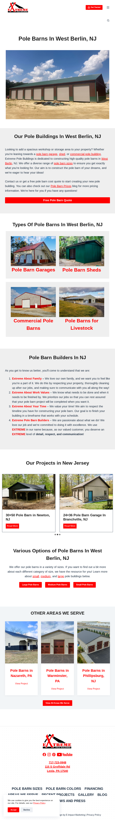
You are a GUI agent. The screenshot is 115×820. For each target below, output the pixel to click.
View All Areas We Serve (57, 703)
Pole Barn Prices (61, 186)
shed (62, 154)
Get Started (95, 7)
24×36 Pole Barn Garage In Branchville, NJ (84, 517)
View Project (21, 683)
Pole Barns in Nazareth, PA (21, 673)
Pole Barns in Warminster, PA (57, 675)
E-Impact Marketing (75, 815)
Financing (94, 789)
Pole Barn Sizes (27, 789)
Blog (102, 795)
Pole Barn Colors (63, 789)
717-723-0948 (57, 762)
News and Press (70, 801)
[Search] (108, 20)
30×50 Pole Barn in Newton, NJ (28, 517)
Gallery (86, 795)
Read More (13, 526)
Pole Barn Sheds (81, 270)
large (61, 576)
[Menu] (108, 7)
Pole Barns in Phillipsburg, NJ (93, 675)
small (36, 576)
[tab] (55, 534)
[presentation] (28, 492)
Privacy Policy (39, 803)
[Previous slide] (5, 503)
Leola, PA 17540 (57, 770)
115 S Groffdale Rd (57, 766)
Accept (13, 810)
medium (46, 576)
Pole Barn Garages (33, 269)
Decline (26, 810)
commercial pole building (85, 154)
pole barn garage (46, 154)
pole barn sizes (63, 163)
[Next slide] (109, 503)
